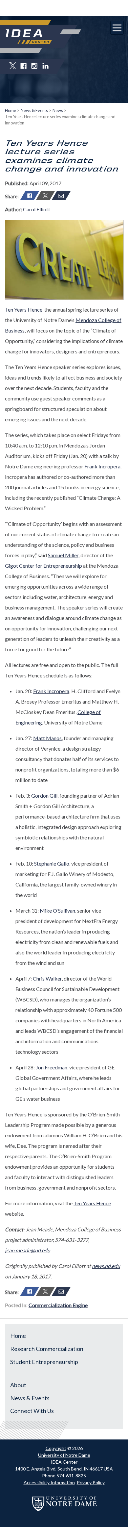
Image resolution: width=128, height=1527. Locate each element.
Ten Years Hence (23, 309)
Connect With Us (32, 1410)
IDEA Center (64, 1462)
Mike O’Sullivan (57, 910)
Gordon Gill (44, 795)
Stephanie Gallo (51, 863)
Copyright (56, 1448)
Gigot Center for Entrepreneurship (43, 565)
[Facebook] (29, 195)
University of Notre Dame (64, 1455)
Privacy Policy (91, 1482)
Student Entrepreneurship (44, 1361)
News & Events (34, 110)
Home (10, 110)
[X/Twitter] (45, 195)
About (18, 1385)
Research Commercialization (46, 1348)
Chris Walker (47, 978)
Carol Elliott (36, 209)
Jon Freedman (51, 1067)
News (58, 110)
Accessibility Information (49, 1482)
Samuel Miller (63, 555)
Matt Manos (47, 738)
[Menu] (117, 28)
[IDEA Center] (28, 36)
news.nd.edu (106, 1266)
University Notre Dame (64, 8)
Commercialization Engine (58, 1305)
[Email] (61, 195)
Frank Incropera (102, 466)
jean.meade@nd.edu (27, 1250)
